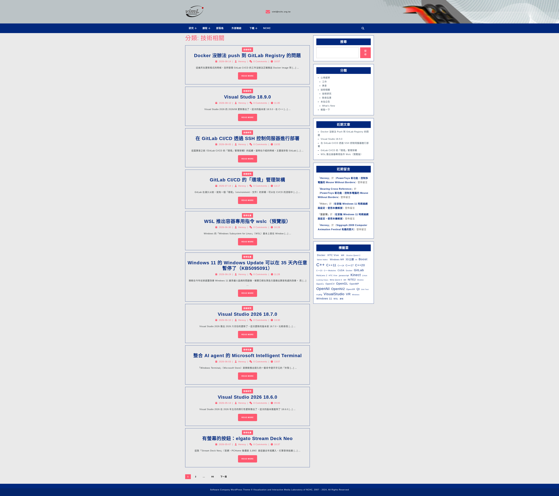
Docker (320, 255)
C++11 (331, 265)
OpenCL (320, 284)
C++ (320, 264)
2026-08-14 (225, 61)
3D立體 (350, 259)
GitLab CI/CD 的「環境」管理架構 (247, 179)
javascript (344, 275)
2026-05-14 (225, 403)
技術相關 (325, 89)
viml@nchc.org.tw (278, 11)
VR (348, 294)
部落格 (220, 28)
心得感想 (325, 77)
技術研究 (247, 50)
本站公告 (325, 101)
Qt (358, 289)
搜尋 (343, 42)
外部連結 (237, 28)
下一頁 (223, 476)
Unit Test (365, 289)
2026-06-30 (225, 227)
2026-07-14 (225, 186)
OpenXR (350, 289)
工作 (324, 81)
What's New (328, 105)
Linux (364, 275)
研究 (191, 28)
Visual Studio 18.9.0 (247, 97)
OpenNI (323, 289)
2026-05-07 (225, 444)
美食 (324, 85)
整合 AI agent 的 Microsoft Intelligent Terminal (247, 355)
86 (212, 476)
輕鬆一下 (325, 109)
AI (356, 260)
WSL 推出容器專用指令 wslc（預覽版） (247, 221)
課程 (204, 28)
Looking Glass (322, 280)
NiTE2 (352, 279)
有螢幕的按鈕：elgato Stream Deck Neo (247, 438)
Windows (356, 295)
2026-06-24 (225, 274)
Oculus (360, 280)
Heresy (242, 61)
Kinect (356, 275)
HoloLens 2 (321, 275)
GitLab (359, 270)
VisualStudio (334, 294)
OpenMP (354, 284)
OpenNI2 (338, 289)
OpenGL (342, 283)
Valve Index (322, 260)
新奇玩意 (247, 215)
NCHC (267, 28)
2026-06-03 (225, 361)
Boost (363, 259)
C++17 (350, 265)
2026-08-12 (225, 103)
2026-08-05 (225, 144)
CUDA (341, 270)
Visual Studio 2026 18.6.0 (247, 397)
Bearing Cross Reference (336, 189)
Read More (246, 74)
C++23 (319, 271)
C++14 (341, 265)
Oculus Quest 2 (353, 255)
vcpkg (319, 294)
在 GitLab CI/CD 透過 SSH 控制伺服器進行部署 (248, 138)
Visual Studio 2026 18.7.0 (247, 314)
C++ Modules (330, 271)
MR (342, 255)
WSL (336, 299)
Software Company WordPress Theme (230, 492)
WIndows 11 (324, 298)
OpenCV (330, 284)
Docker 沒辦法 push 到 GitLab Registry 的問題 (247, 55)
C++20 (360, 265)
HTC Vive (333, 255)
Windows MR (336, 259)
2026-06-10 (225, 320)
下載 (252, 28)
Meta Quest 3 (336, 280)
